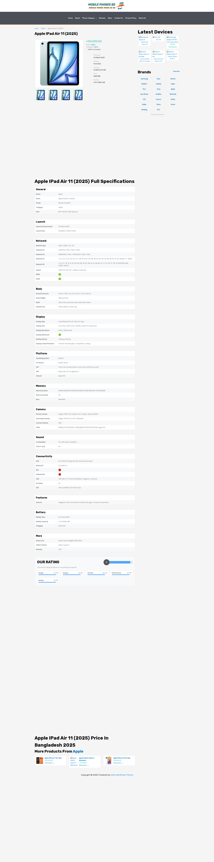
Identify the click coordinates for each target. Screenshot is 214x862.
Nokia (144, 104)
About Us (142, 18)
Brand (77, 18)
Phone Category (88, 18)
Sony (158, 89)
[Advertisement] (85, 123)
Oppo (173, 84)
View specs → (50, 763)
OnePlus (158, 94)
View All (176, 71)
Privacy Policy (130, 18)
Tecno (158, 104)
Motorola (173, 94)
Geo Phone (144, 94)
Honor (173, 104)
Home (70, 18)
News (110, 18)
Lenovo (158, 99)
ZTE (144, 99)
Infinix (173, 99)
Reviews (102, 18)
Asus (158, 79)
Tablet (96, 47)
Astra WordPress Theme (121, 775)
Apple (78, 751)
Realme (144, 84)
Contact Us (118, 18)
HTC (158, 110)
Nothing (144, 110)
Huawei (158, 84)
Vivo (144, 89)
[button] (95, 18)
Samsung (144, 79)
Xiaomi (172, 79)
